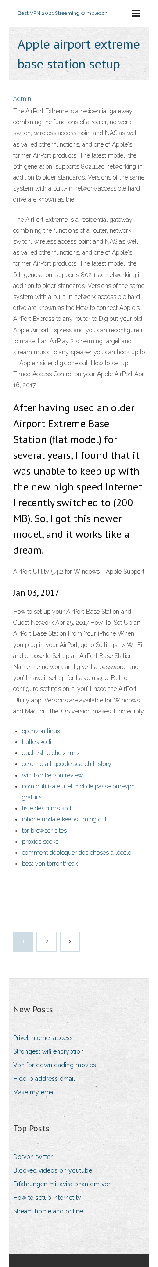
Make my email (34, 1092)
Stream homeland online (48, 1211)
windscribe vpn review (52, 775)
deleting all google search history (66, 763)
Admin (22, 98)
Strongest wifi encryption (48, 1051)
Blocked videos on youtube (52, 1170)
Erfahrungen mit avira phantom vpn (62, 1184)
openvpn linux (41, 730)
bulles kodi (36, 741)
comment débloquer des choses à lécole (76, 852)
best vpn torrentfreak (50, 863)
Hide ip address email (44, 1078)
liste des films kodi (47, 808)
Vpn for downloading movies (54, 1065)
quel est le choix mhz (51, 752)
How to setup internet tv (47, 1197)
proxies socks (40, 841)
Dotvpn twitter (33, 1156)
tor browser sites (44, 830)
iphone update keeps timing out (64, 819)
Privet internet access (43, 1037)
